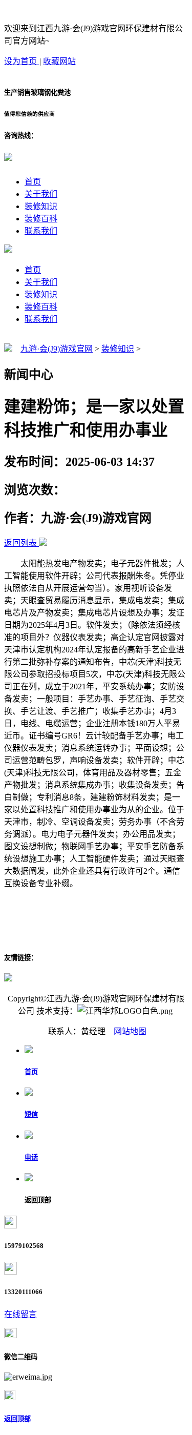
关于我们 (41, 194)
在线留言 (20, 1314)
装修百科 (41, 218)
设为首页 (21, 61)
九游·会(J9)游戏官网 (56, 348)
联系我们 (41, 231)
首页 (33, 181)
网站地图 (130, 1031)
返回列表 (20, 543)
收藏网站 (59, 61)
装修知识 (41, 206)
